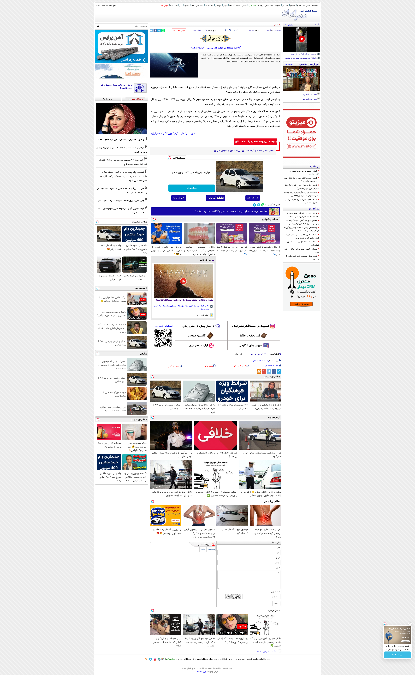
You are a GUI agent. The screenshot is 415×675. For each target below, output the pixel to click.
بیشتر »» (289, 24)
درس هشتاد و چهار (309, 94)
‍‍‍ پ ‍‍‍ (236, 30)
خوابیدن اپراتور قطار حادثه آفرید (304, 54)
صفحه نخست (277, 30)
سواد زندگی (252, 5)
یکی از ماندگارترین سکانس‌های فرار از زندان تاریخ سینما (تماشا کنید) (184, 300)
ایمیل (278, 557)
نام (279, 547)
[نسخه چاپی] (225, 30)
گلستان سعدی (196, 336)
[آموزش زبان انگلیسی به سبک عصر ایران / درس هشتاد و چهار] (301, 78)
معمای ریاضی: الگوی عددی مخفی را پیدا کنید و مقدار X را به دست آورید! (302, 236)
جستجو (292, 5)
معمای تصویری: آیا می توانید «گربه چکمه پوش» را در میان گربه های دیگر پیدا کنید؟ (302, 222)
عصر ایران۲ (251, 659)
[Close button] (410, 623)
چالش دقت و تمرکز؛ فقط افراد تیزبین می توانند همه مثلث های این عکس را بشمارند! (302, 215)
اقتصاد (238, 5)
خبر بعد (251, 198)
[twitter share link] (151, 30)
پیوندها (207, 659)
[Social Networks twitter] (258, 205)
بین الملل (218, 5)
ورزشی (225, 5)
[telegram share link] (159, 30)
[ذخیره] (230, 30)
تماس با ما (306, 5)
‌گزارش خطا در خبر (179, 30)
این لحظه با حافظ (250, 336)
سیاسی (244, 5)
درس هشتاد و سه (310, 99)
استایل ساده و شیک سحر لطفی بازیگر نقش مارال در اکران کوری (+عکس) (301, 187)
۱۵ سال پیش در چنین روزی (198, 326)
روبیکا (169, 133)
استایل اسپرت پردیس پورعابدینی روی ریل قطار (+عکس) (302, 173)
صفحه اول (315, 5)
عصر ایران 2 (174, 5)
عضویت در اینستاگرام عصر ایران (250, 326)
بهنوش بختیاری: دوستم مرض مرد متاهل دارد (121, 140)
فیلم (180, 5)
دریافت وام (192, 188)
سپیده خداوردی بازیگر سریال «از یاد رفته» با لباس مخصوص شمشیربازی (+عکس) (301, 194)
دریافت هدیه (397, 655)
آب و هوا (277, 5)
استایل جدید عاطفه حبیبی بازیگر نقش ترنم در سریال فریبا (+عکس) (301, 180)
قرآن (192, 5)
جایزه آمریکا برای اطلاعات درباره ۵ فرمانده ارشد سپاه (120, 200)
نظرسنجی (285, 5)
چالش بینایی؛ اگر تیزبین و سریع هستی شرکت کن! (303, 243)
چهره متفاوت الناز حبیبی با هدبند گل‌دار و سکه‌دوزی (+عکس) (302, 201)
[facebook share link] (155, 30)
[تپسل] (169, 157)
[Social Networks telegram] (254, 205)
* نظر (278, 568)
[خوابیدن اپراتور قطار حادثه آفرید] (301, 39)
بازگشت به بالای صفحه (267, 651)
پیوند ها (260, 5)
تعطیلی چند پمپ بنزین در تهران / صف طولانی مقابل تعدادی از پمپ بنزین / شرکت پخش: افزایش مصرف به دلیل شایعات (123, 176)
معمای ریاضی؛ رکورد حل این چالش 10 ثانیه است (301, 251)
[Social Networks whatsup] (263, 205)
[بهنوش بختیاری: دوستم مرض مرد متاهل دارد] (121, 119)
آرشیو (299, 5)
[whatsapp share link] (163, 30)
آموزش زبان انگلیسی (251, 345)
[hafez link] (215, 38)
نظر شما (276, 543)
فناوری (269, 30)
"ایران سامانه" (202, 671)
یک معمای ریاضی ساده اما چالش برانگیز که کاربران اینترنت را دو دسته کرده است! (301, 229)
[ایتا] (259, 371)
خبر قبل (180, 198)
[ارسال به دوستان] (227, 30)
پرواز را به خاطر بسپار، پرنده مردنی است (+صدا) (116, 87)
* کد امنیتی (275, 591)
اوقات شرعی (269, 5)
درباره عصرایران (239, 659)
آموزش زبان (164, 5)
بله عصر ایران (157, 133)
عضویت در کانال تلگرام (185, 133)
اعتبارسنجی (211, 549)
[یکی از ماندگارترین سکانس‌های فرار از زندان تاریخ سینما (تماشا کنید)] (183, 281)
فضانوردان (257, 360)
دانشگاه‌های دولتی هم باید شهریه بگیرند (301, 58)
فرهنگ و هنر (209, 5)
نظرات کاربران (216, 198)
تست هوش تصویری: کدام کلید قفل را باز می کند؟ (302, 258)
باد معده (265, 360)
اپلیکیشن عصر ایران (163, 326)
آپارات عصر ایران (198, 345)
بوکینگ (202, 549)
